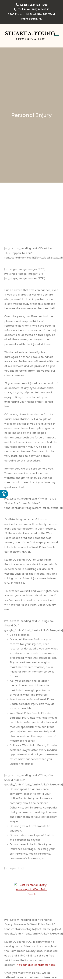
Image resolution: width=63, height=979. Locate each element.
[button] (56, 35)
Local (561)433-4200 (33, 4)
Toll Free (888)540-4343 (34, 9)
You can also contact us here (36, 964)
